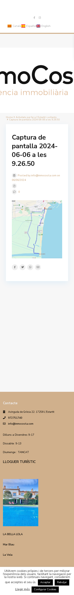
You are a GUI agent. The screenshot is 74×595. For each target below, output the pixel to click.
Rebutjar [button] (62, 582)
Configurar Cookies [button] (45, 589)
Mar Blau (8, 544)
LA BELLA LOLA (13, 534)
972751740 (15, 418)
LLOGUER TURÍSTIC (19, 461)
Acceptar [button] (45, 582)
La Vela (7, 555)
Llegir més (22, 589)
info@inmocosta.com (20, 424)
